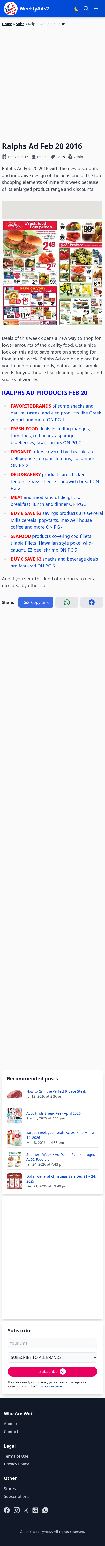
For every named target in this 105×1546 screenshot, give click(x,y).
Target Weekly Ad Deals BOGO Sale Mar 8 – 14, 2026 (61, 1135)
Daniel (42, 156)
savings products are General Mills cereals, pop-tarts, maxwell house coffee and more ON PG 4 (57, 520)
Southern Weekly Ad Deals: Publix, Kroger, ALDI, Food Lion (60, 1157)
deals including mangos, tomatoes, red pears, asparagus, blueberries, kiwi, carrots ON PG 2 (50, 435)
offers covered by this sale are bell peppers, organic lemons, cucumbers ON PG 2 (53, 458)
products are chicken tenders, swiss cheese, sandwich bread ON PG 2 (55, 481)
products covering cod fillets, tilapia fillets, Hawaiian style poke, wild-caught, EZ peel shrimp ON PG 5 (52, 543)
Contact (11, 1431)
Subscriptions (16, 1496)
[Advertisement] (52, 81)
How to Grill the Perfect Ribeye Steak (56, 1091)
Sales (20, 23)
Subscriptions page (49, 1386)
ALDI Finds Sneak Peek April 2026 (53, 1113)
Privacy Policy (16, 1464)
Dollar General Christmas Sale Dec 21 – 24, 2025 (61, 1179)
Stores (10, 1488)
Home (7, 23)
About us (12, 1423)
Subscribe (48, 1371)
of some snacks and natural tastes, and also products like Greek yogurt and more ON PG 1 (56, 413)
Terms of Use (16, 1456)
